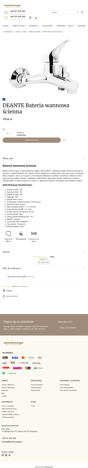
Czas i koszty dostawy (66, 387)
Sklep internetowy (43, 467)
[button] (82, 12)
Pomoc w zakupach (8, 406)
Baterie (25, 32)
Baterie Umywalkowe (34, 32)
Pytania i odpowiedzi (8, 387)
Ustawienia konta (36, 387)
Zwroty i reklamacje (8, 385)
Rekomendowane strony (9, 409)
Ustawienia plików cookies (10, 414)
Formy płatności (65, 385)
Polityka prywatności (8, 417)
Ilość (4, 129)
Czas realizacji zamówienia (68, 390)
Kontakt (4, 396)
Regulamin (5, 390)
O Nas (33, 406)
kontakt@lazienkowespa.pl (12, 442)
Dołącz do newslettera (68, 327)
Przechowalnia (35, 390)
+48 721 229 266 (17, 11)
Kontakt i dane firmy (8, 411)
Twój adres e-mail (65, 322)
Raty (3, 393)
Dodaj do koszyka (31, 140)
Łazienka (18, 32)
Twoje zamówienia (37, 385)
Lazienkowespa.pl (8, 32)
